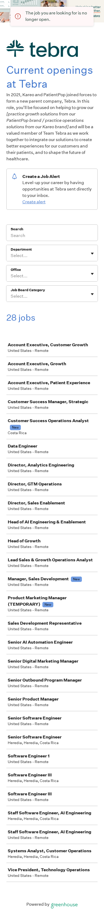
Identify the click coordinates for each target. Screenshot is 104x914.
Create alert (34, 201)
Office (16, 269)
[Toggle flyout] (92, 253)
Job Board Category (28, 290)
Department (21, 249)
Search (17, 229)
